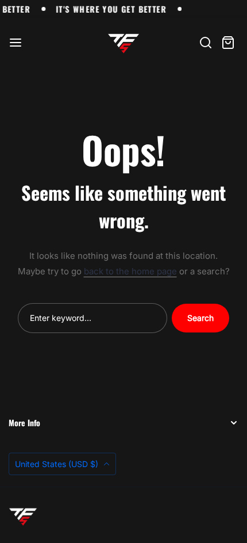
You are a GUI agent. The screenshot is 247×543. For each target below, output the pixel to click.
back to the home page (130, 271)
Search (200, 318)
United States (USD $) (58, 464)
